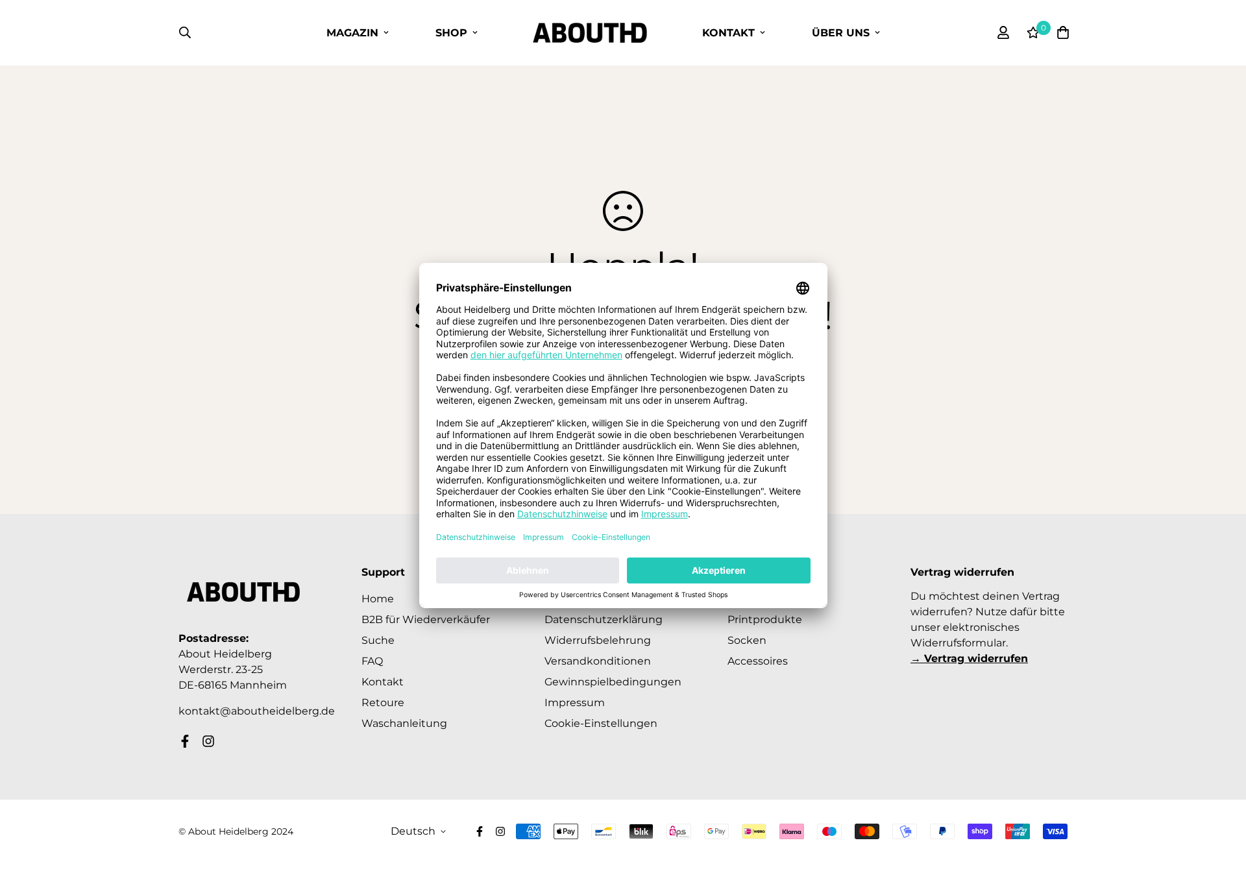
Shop (451, 33)
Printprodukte (764, 619)
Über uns (841, 33)
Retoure (382, 702)
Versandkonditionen (597, 661)
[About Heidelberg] (589, 33)
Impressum (574, 702)
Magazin (352, 33)
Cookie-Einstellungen (600, 723)
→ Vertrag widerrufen (969, 658)
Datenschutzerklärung (603, 619)
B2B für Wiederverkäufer (425, 619)
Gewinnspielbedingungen (612, 682)
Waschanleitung (404, 723)
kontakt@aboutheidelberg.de (256, 711)
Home (377, 599)
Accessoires (757, 661)
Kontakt (728, 33)
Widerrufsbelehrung (597, 640)
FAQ (372, 661)
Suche (378, 640)
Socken (746, 640)
